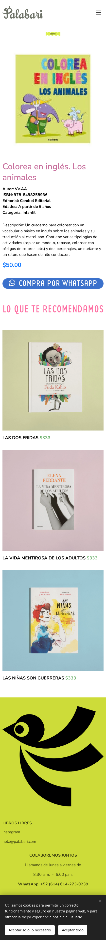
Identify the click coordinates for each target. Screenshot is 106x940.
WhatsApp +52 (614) (53, 884)
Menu (99, 12)
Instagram (11, 832)
